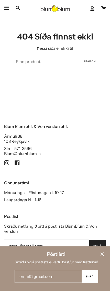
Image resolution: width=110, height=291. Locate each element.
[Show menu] (6, 8)
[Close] (102, 254)
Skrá (97, 246)
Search (90, 61)
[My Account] (92, 8)
